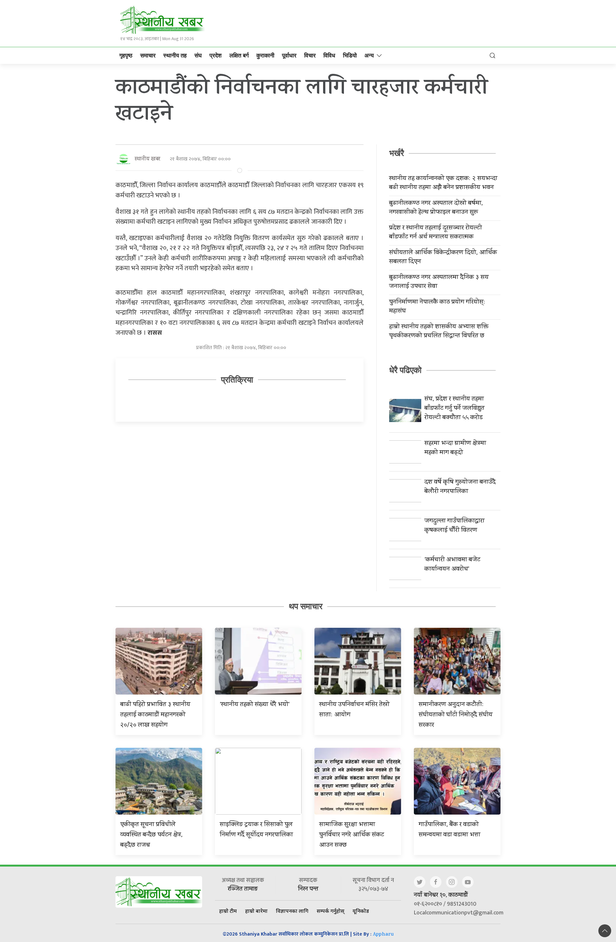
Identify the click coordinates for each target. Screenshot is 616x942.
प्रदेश (216, 55)
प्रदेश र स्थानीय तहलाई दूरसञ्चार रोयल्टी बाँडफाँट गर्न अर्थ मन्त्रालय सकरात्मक (435, 233)
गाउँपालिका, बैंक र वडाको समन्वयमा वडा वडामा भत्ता (449, 830)
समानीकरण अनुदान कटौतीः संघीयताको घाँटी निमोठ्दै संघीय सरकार (455, 715)
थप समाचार (305, 606)
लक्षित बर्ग (239, 55)
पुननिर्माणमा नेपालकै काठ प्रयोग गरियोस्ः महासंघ (437, 307)
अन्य (369, 55)
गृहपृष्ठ (126, 55)
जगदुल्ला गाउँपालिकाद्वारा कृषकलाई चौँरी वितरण (454, 526)
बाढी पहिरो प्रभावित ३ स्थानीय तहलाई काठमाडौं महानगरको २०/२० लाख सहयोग (155, 715)
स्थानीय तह (175, 55)
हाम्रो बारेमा (256, 910)
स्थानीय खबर (147, 159)
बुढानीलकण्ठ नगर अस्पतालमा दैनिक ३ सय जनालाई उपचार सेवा (439, 282)
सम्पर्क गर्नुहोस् (330, 910)
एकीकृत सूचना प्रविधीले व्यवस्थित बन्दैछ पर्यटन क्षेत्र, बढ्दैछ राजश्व (151, 835)
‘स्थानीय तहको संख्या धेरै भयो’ (255, 705)
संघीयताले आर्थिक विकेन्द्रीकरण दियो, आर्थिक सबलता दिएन (443, 258)
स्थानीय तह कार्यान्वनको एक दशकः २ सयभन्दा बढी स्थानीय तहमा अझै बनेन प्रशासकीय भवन (443, 184)
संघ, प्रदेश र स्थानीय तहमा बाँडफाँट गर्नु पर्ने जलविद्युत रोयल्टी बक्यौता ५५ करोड (454, 408)
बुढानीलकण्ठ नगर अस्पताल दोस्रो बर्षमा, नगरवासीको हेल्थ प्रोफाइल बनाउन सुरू (436, 208)
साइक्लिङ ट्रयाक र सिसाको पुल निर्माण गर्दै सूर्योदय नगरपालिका (256, 830)
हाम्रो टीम (228, 910)
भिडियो (350, 55)
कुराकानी (265, 55)
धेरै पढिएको (405, 370)
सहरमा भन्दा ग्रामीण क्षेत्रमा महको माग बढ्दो (455, 448)
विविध (329, 55)
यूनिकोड (361, 910)
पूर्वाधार (289, 55)
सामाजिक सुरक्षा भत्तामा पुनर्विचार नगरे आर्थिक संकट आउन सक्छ (351, 835)
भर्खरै (396, 153)
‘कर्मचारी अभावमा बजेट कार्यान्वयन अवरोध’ (452, 565)
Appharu (383, 935)
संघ (198, 55)
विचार (310, 55)
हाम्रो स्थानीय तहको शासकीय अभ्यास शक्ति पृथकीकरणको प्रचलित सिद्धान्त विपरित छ (438, 332)
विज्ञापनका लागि (292, 910)
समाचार (148, 55)
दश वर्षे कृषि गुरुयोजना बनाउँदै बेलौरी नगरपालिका (460, 487)
